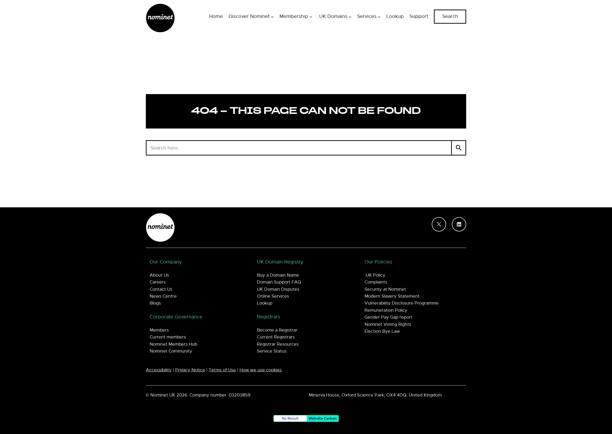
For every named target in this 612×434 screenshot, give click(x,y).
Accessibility (159, 370)
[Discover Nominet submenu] (272, 16)
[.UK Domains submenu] (350, 16)
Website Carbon (322, 418)
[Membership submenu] (310, 16)
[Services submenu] (379, 16)
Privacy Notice (190, 370)
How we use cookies (261, 370)
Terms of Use (222, 370)
